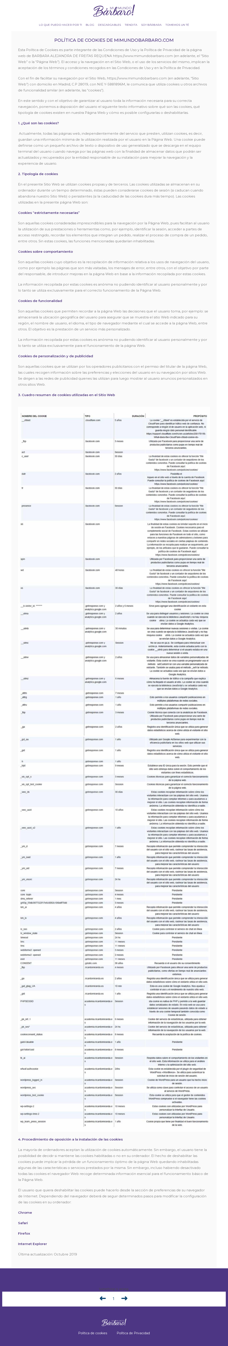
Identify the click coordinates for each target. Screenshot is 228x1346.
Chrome (25, 1212)
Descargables (109, 24)
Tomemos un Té (177, 24)
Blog (90, 24)
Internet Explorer (32, 1244)
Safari (23, 1223)
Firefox (24, 1233)
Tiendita (131, 24)
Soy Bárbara (151, 24)
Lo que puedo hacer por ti (60, 24)
